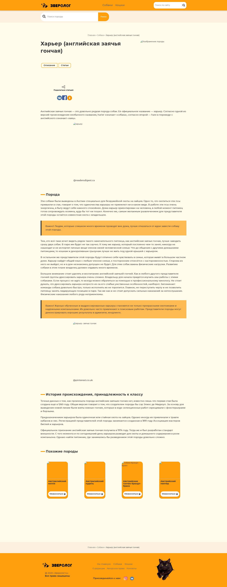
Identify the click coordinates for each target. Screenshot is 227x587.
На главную (104, 564)
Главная (91, 35)
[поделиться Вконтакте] (59, 97)
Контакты (131, 569)
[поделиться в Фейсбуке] (64, 97)
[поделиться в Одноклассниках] (69, 98)
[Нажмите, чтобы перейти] (57, 480)
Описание (49, 65)
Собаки (107, 5)
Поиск (103, 17)
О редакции (98, 569)
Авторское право (116, 569)
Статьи (65, 65)
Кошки (120, 5)
